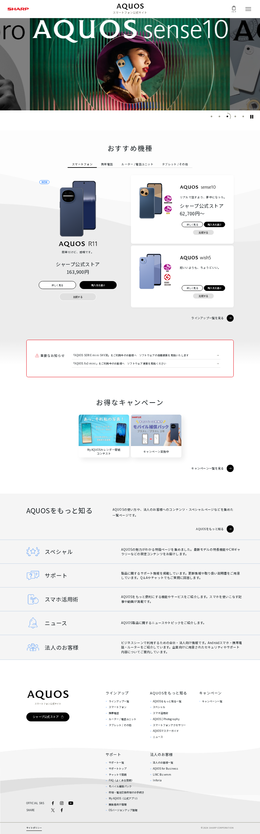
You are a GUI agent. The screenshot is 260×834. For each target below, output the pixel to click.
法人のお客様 (161, 754)
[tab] (82, 164)
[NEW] (77, 208)
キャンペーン (210, 692)
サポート (113, 754)
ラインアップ (117, 692)
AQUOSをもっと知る (168, 692)
